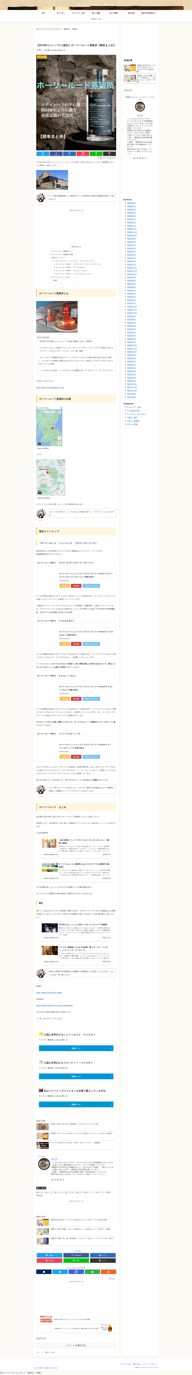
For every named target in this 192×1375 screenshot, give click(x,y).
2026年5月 (131, 212)
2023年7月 (131, 322)
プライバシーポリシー (150, 1364)
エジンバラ (51, 1192)
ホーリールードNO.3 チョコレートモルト (72, 270)
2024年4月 (131, 293)
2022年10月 (132, 351)
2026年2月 (131, 222)
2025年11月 (132, 232)
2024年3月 (131, 296)
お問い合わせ (136, 1364)
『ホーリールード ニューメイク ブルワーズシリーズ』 (75, 261)
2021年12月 (132, 384)
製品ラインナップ (58, 257)
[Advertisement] (76, 35)
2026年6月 (131, 209)
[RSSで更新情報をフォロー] (63, 1179)
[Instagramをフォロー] (58, 1179)
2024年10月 (132, 274)
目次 (73, 246)
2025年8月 (131, 241)
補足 (55, 280)
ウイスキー (41, 1192)
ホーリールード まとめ (61, 277)
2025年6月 (131, 248)
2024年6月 (131, 287)
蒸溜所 (40, 1195)
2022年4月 (131, 371)
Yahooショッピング (91, 586)
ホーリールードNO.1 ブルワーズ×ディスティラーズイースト (78, 264)
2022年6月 (131, 364)
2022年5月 (131, 368)
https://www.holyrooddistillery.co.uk (50, 387)
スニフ (54, 1159)
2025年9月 (131, 238)
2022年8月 (131, 358)
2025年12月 (132, 228)
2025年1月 (131, 264)
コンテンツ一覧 (125, 1364)
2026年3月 (131, 219)
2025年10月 (132, 235)
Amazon (65, 586)
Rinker (67, 580)
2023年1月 (131, 342)
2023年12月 (132, 306)
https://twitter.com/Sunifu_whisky (49, 992)
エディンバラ (60, 1192)
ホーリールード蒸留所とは (61, 251)
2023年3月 (131, 335)
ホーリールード (91, 1192)
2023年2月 (131, 338)
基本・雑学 (132, 417)
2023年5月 (131, 329)
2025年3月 (131, 258)
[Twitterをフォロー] (55, 1179)
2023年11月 (132, 309)
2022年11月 (132, 348)
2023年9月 (131, 316)
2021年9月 (131, 393)
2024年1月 (131, 303)
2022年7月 (131, 361)
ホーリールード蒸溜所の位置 (62, 254)
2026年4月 (131, 215)
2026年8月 (131, 203)
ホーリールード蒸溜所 (104, 1192)
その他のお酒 (133, 410)
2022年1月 (131, 380)
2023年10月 (132, 313)
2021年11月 (132, 387)
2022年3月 (131, 374)
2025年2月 (131, 261)
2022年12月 (132, 345)
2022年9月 (131, 355)
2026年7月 (131, 206)
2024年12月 (132, 267)
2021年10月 (132, 390)
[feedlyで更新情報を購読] (61, 1179)
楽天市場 (76, 586)
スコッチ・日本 (134, 407)
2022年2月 (131, 377)
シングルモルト (71, 1192)
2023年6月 (131, 325)
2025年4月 (131, 254)
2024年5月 (131, 290)
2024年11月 (132, 270)
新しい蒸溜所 (42, 1188)
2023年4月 (131, 332)
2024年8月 (131, 280)
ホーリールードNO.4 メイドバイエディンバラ (73, 273)
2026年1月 (131, 225)
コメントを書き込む (76, 1345)
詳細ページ (76, 1048)
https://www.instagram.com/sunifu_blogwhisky (54, 1005)
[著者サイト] (52, 1179)
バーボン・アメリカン (137, 414)
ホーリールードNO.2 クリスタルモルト (71, 267)
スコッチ (81, 1192)
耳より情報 (132, 424)
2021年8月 (131, 397)
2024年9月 (131, 277)
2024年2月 (131, 300)
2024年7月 (131, 283)
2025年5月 (131, 251)
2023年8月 (131, 319)
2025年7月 (131, 245)
